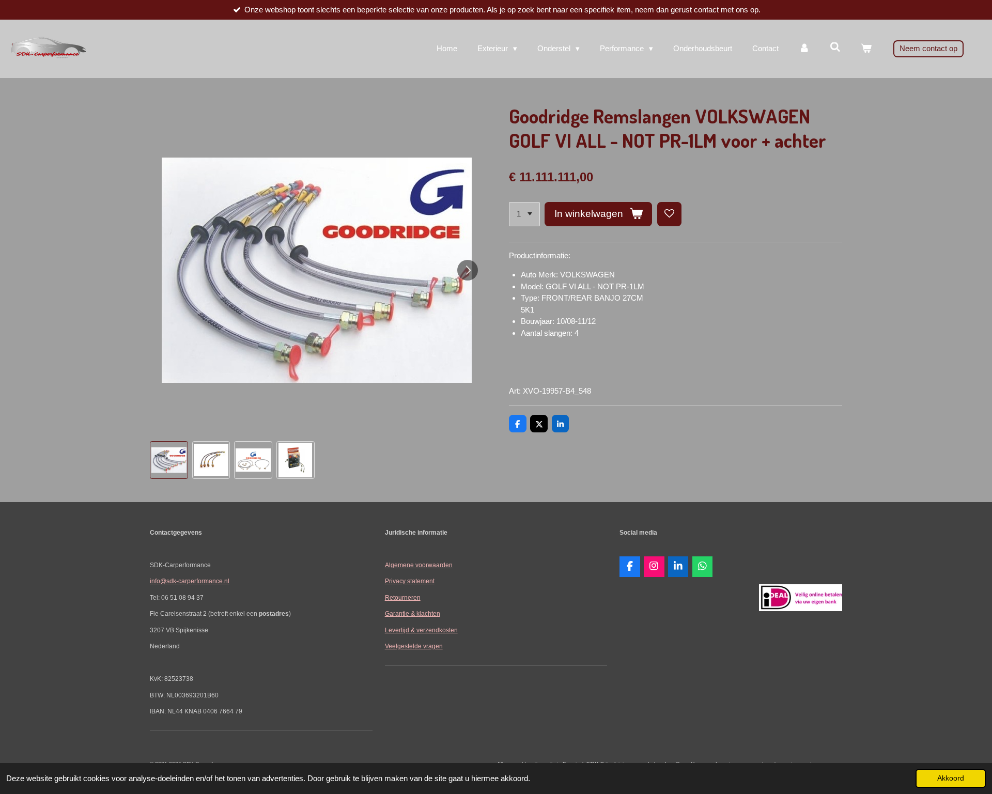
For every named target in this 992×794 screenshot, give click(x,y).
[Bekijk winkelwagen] (866, 48)
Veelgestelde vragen (414, 646)
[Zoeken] (835, 47)
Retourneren (403, 597)
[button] (169, 460)
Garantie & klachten (412, 613)
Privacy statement (410, 581)
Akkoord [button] (950, 778)
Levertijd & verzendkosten (421, 630)
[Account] (804, 48)
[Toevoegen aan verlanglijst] (669, 214)
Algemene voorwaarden (419, 565)
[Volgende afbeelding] (467, 270)
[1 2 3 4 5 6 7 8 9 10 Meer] (524, 214)
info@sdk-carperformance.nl (189, 581)
